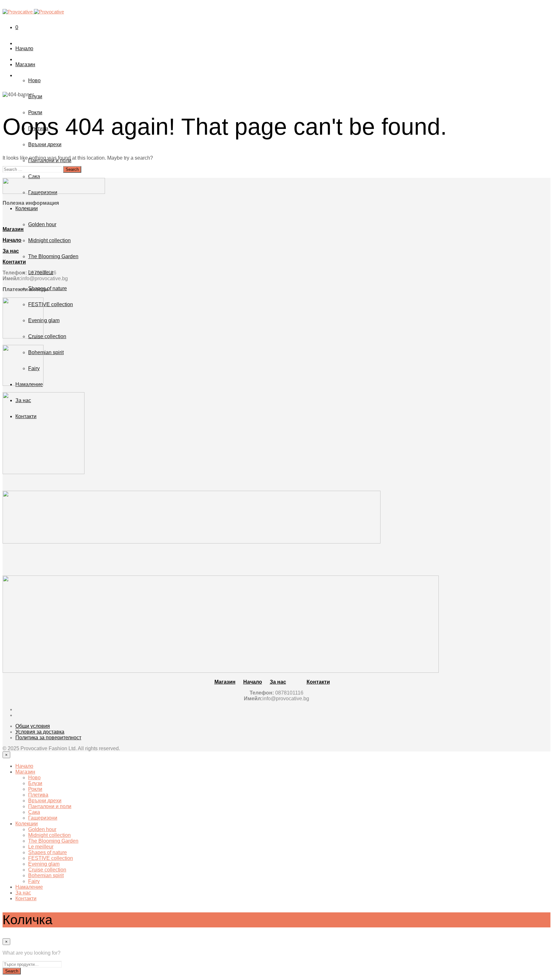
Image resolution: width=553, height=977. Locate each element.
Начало (24, 48)
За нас (23, 892)
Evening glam (44, 320)
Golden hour (42, 224)
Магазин (25, 64)
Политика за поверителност (48, 737)
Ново (34, 80)
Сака (34, 176)
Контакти (25, 898)
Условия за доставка (39, 732)
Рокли (35, 112)
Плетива (38, 795)
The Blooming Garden (53, 256)
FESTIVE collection (50, 304)
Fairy (34, 881)
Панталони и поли (49, 806)
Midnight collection (49, 240)
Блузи (35, 96)
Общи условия (32, 726)
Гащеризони (42, 818)
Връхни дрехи (44, 144)
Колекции (26, 208)
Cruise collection (47, 336)
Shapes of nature (47, 852)
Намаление (29, 887)
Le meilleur (40, 846)
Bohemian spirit (46, 352)
